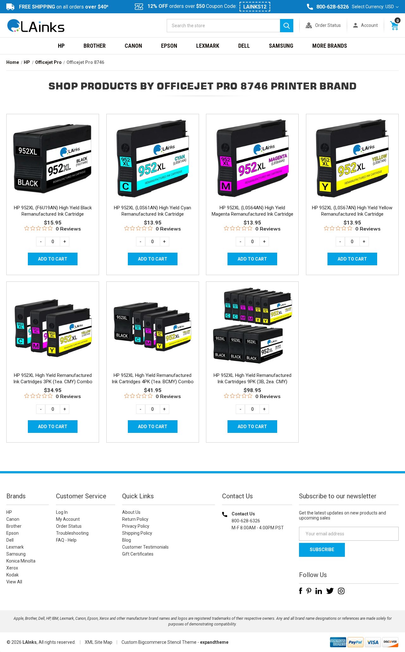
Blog (126, 540)
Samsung (281, 45)
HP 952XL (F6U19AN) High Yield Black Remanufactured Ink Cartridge (53, 211)
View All (14, 581)
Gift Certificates (137, 554)
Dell (244, 45)
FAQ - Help (66, 540)
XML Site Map (98, 642)
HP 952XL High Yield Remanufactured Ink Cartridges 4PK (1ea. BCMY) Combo (153, 378)
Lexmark (207, 45)
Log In (62, 512)
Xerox (12, 567)
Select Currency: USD (373, 6)
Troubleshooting (72, 533)
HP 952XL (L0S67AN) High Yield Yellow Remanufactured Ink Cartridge (352, 211)
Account (369, 25)
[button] (257, 568)
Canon (133, 45)
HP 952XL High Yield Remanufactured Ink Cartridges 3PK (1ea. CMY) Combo (52, 378)
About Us (131, 512)
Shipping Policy (137, 533)
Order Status (328, 25)
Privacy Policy (135, 526)
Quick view (52, 151)
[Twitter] (330, 590)
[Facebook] (300, 590)
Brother (95, 45)
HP (61, 45)
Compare (51, 165)
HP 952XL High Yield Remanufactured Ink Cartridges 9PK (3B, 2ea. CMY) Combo (252, 381)
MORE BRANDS (329, 45)
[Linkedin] (318, 590)
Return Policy (135, 519)
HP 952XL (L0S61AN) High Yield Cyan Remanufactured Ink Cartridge (152, 211)
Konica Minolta (20, 560)
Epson (169, 45)
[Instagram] (341, 590)
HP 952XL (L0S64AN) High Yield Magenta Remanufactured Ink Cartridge (252, 211)
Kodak (12, 574)
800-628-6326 (332, 7)
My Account (68, 519)
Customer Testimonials (145, 547)
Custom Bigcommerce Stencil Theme (159, 642)
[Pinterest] (308, 590)
